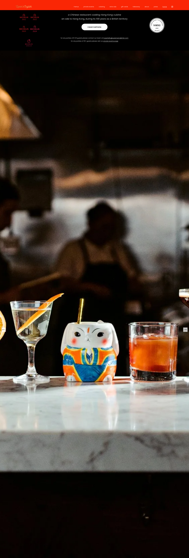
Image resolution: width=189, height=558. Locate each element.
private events (88, 7)
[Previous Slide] (3, 330)
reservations (94, 27)
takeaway (136, 7)
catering (102, 7)
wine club (113, 7)
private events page (110, 41)
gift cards (124, 7)
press (156, 7)
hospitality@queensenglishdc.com (115, 38)
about (147, 7)
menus (76, 7)
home (165, 7)
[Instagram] (172, 7)
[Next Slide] (185, 330)
